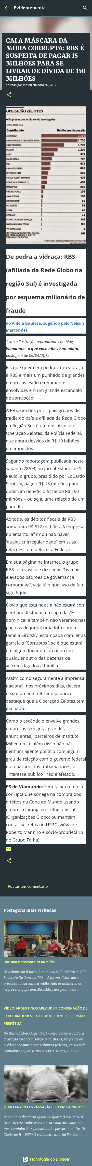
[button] (9, 95)
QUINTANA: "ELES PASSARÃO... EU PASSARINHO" (43, 1107)
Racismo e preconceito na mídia (29, 962)
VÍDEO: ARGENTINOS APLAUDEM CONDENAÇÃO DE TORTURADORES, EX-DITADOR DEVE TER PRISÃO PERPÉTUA (46, 1015)
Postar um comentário (28, 886)
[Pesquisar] (85, 8)
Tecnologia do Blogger (49, 1159)
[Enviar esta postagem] (9, 851)
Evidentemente (30, 7)
